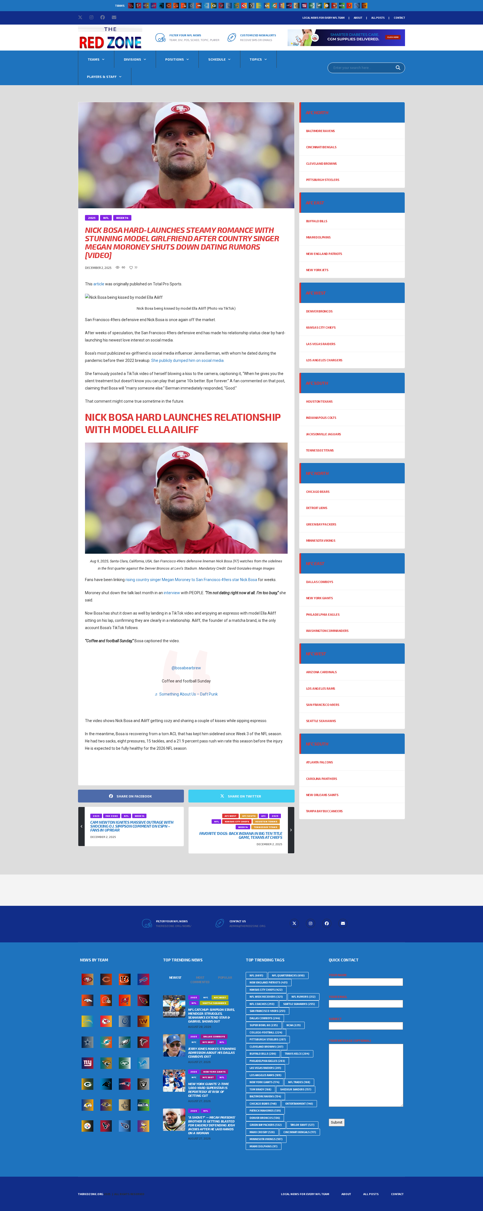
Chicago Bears (318, 491)
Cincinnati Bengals (321, 147)
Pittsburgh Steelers (322, 179)
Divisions (132, 59)
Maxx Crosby (262, 1132)
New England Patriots (324, 253)
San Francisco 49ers (322, 704)
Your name (338, 975)
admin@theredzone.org (247, 926)
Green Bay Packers (321, 524)
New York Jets (317, 270)
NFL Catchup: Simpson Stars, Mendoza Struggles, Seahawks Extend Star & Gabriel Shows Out (211, 1015)
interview (172, 593)
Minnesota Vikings (320, 540)
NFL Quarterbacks (288, 975)
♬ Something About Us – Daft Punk (186, 694)
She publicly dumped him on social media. (187, 360)
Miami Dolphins (318, 237)
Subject (335, 1019)
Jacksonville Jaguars (323, 434)
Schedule (217, 59)
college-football (266, 1032)
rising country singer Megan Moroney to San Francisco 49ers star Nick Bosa (191, 579)
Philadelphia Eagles (323, 614)
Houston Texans (319, 401)
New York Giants (319, 598)
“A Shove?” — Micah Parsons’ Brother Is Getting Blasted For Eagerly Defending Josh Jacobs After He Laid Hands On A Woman (211, 1125)
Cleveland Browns (321, 163)
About (358, 17)
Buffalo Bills (316, 221)
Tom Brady (260, 1089)
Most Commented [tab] (200, 980)
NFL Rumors (304, 996)
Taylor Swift (302, 1124)
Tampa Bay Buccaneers (324, 811)
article (98, 284)
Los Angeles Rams (320, 688)
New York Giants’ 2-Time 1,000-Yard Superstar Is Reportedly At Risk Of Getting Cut (208, 1089)
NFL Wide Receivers (266, 996)
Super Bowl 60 (264, 1025)
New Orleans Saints (322, 795)
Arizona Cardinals (321, 672)
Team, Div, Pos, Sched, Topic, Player (194, 40)
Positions (174, 59)
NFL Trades (299, 1082)
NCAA (294, 1025)
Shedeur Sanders (295, 1089)
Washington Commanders (327, 630)
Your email (338, 997)
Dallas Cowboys (319, 582)
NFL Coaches (262, 1003)
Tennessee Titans (320, 450)
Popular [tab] (225, 977)
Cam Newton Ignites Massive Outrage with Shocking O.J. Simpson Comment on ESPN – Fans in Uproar (132, 826)
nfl (256, 975)
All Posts (378, 17)
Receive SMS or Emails (256, 40)
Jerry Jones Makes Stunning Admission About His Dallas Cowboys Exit (212, 1052)
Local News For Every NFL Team (323, 17)
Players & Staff (102, 76)
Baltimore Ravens (320, 131)
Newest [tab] (175, 977)
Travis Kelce (297, 1053)
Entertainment (299, 1103)
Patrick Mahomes (265, 1110)
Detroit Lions (316, 508)
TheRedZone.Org (90, 1194)
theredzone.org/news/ (173, 926)
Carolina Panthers (321, 778)
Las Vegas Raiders (320, 344)
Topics (256, 59)
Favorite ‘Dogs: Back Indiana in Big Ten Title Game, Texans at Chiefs (240, 835)
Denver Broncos (319, 311)
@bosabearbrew (186, 668)
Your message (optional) (350, 1040)
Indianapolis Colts (321, 417)
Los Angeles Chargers (324, 360)
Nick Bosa (95, 769)
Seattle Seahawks (321, 721)
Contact (399, 17)
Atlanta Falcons (319, 762)
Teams (94, 59)
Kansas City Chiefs (321, 327)
